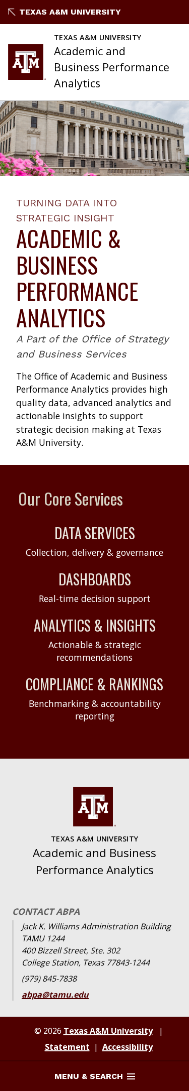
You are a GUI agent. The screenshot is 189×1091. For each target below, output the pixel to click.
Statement (67, 1046)
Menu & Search (88, 1076)
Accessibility (127, 1046)
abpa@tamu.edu (55, 994)
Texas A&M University (70, 12)
